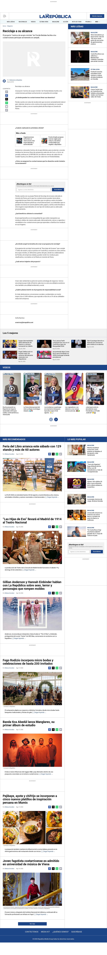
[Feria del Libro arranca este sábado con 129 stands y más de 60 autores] (32, 474)
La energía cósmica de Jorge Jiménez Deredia (95, 500)
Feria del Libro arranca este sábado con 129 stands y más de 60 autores (32, 448)
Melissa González (9, 454)
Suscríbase (76, 932)
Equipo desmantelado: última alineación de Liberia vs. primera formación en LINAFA (25, 343)
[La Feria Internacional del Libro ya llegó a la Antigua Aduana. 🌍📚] (33, 389)
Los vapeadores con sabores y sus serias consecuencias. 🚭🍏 (72, 409)
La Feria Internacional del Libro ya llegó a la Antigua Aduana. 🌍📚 (32, 409)
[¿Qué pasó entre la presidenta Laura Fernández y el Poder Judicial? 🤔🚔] (95, 389)
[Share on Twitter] (6, 99)
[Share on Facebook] (6, 95)
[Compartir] (6, 110)
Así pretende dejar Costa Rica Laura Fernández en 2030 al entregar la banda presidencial (61, 354)
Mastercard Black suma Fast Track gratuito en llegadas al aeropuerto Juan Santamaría (94, 451)
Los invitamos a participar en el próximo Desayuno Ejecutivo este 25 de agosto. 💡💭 (52, 410)
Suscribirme (58, 189)
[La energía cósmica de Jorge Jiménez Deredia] (76, 499)
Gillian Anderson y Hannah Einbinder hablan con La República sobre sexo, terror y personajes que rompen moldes (32, 585)
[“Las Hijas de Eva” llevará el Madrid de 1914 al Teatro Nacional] (32, 547)
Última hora (95, 69)
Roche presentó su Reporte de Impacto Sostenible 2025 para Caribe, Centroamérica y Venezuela (11, 410)
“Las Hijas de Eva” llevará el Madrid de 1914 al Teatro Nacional (32, 520)
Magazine (10, 26)
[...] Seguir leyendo (51, 497)
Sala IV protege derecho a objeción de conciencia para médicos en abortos (95, 342)
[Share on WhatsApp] (6, 102)
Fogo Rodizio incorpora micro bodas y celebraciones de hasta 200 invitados (28, 662)
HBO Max (31, 636)
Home (4, 26)
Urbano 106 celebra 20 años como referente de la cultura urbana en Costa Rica (94, 484)
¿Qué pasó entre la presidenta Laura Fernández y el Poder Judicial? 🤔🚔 (93, 410)
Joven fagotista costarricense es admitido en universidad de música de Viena (31, 862)
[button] (97, 16)
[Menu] (5, 16)
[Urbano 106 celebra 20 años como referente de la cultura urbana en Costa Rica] (76, 483)
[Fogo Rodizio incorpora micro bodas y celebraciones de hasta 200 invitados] (32, 688)
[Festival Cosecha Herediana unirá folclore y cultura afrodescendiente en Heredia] (80, 74)
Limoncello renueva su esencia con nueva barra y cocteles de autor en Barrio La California (94, 516)
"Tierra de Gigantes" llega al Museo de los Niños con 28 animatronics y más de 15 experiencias (94, 468)
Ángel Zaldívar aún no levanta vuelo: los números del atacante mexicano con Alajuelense (25, 355)
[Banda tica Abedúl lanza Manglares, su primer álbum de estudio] (32, 750)
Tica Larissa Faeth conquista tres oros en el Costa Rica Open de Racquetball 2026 (61, 343)
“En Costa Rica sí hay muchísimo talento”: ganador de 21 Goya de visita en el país (94, 532)
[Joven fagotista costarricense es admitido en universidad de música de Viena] (32, 889)
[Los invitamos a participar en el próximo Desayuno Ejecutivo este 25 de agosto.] (53, 389)
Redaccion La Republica (16, 80)
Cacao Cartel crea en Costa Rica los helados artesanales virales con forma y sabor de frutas (97, 93)
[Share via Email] (6, 106)
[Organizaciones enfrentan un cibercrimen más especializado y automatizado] (19, 141)
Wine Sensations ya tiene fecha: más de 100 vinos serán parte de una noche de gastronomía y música (97, 39)
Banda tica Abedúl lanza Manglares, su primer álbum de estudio (29, 723)
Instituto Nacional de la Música (35, 912)
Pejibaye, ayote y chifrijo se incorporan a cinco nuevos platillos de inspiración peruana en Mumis (30, 799)
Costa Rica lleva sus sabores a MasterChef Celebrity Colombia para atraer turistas (97, 57)
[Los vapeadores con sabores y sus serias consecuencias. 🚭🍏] (74, 389)
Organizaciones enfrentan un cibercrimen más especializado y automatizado (29, 140)
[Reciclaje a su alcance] (34, 59)
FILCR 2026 (10, 495)
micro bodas (51, 710)
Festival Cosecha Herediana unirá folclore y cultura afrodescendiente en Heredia (97, 75)
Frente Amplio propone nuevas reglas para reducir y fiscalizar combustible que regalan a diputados (56, 140)
